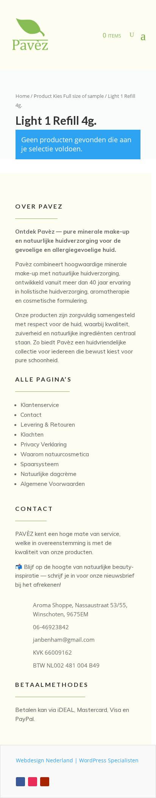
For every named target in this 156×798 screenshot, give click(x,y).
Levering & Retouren (47, 424)
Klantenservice (39, 404)
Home (23, 96)
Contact (31, 414)
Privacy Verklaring (43, 444)
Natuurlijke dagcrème (48, 474)
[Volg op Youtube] (44, 781)
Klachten (32, 434)
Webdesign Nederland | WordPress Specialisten (77, 760)
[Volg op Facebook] (20, 781)
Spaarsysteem (39, 464)
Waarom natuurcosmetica (54, 454)
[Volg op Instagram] (32, 781)
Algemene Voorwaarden (52, 483)
